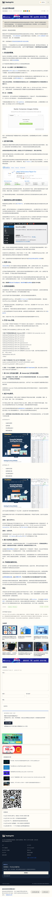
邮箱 (3, 693)
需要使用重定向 (10, 549)
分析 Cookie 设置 (31, 857)
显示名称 (28, 693)
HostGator (34, 599)
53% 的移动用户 (17, 36)
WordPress (10, 70)
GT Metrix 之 (28, 161)
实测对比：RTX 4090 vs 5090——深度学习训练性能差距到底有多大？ (25, 782)
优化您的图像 (15, 60)
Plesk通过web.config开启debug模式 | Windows (20, 766)
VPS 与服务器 (5, 847)
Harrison (10, 10)
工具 (25, 536)
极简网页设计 (22, 408)
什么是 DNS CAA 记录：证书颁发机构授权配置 (15, 818)
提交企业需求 (8, 722)
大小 (22, 78)
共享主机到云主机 (8, 577)
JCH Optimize (12, 536)
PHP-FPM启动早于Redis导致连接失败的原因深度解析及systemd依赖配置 (41, 654)
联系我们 (26, 872)
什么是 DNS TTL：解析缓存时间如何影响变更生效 (16, 820)
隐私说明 (29, 854)
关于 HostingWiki (30, 847)
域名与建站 (5, 11)
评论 (47, 10)
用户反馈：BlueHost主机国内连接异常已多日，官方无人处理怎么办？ (25, 760)
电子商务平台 (19, 203)
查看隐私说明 (9, 895)
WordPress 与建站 (6, 850)
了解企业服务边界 (7, 875)
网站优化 (15, 606)
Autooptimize (5, 527)
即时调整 (17, 78)
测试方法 (29, 850)
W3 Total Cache (24, 299)
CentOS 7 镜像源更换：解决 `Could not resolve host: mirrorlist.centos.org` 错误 (27, 777)
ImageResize (21, 102)
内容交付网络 (5, 265)
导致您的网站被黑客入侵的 (34, 258)
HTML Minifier (24, 527)
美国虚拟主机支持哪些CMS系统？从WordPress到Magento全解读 (9, 638)
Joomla (16, 70)
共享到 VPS (18, 577)
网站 (3, 699)
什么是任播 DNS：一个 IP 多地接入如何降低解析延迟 (16, 826)
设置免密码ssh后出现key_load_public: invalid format (21, 771)
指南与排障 (4, 854)
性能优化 (10, 606)
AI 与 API (4, 852)
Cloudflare (20, 536)
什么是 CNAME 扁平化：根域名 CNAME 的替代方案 (16, 815)
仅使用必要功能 (35, 892)
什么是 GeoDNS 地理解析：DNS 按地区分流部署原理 (17, 823)
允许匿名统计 (45, 892)
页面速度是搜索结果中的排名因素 (20, 41)
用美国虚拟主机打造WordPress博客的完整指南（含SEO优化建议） (41, 638)
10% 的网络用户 (42, 36)
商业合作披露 (29, 852)
